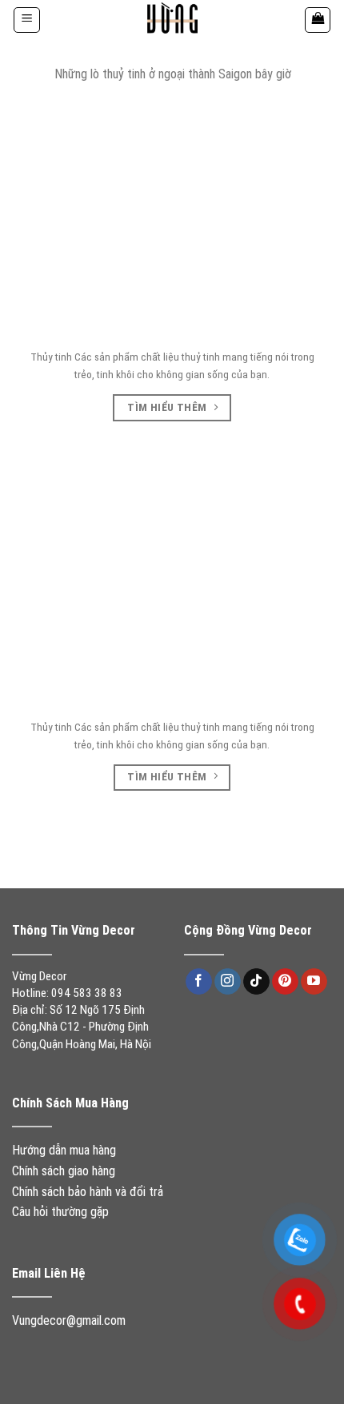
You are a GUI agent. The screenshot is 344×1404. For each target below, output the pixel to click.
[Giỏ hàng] (317, 20)
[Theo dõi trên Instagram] (227, 981)
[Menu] (27, 20)
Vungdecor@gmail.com (69, 1320)
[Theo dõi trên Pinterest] (285, 981)
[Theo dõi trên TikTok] (256, 981)
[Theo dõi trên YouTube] (314, 981)
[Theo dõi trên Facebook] (199, 981)
